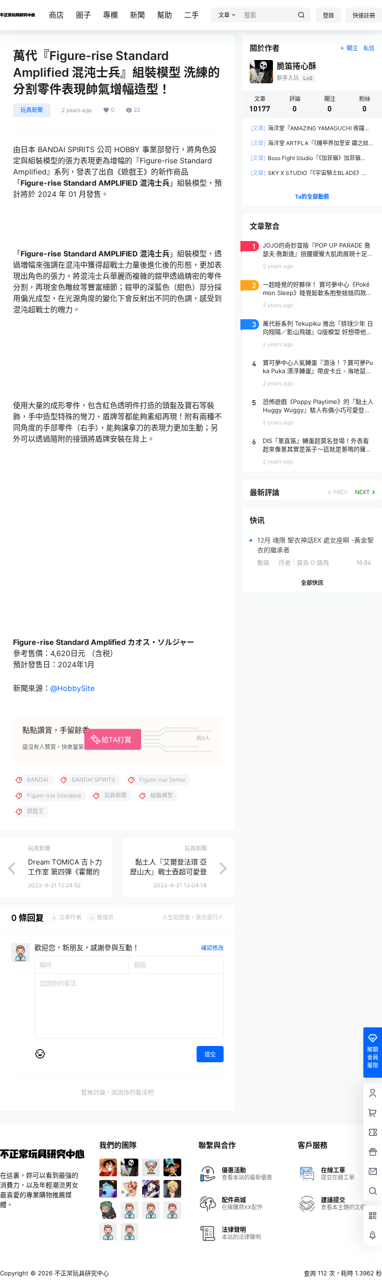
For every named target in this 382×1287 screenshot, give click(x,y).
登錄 (328, 15)
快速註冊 (364, 15)
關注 (352, 48)
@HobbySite (72, 688)
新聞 (137, 15)
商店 (56, 15)
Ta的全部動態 (312, 196)
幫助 (164, 15)
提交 (210, 1054)
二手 (191, 15)
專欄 (110, 15)
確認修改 (212, 948)
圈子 (83, 15)
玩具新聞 (31, 110)
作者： (304, 562)
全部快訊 (312, 582)
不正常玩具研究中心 (81, 1273)
